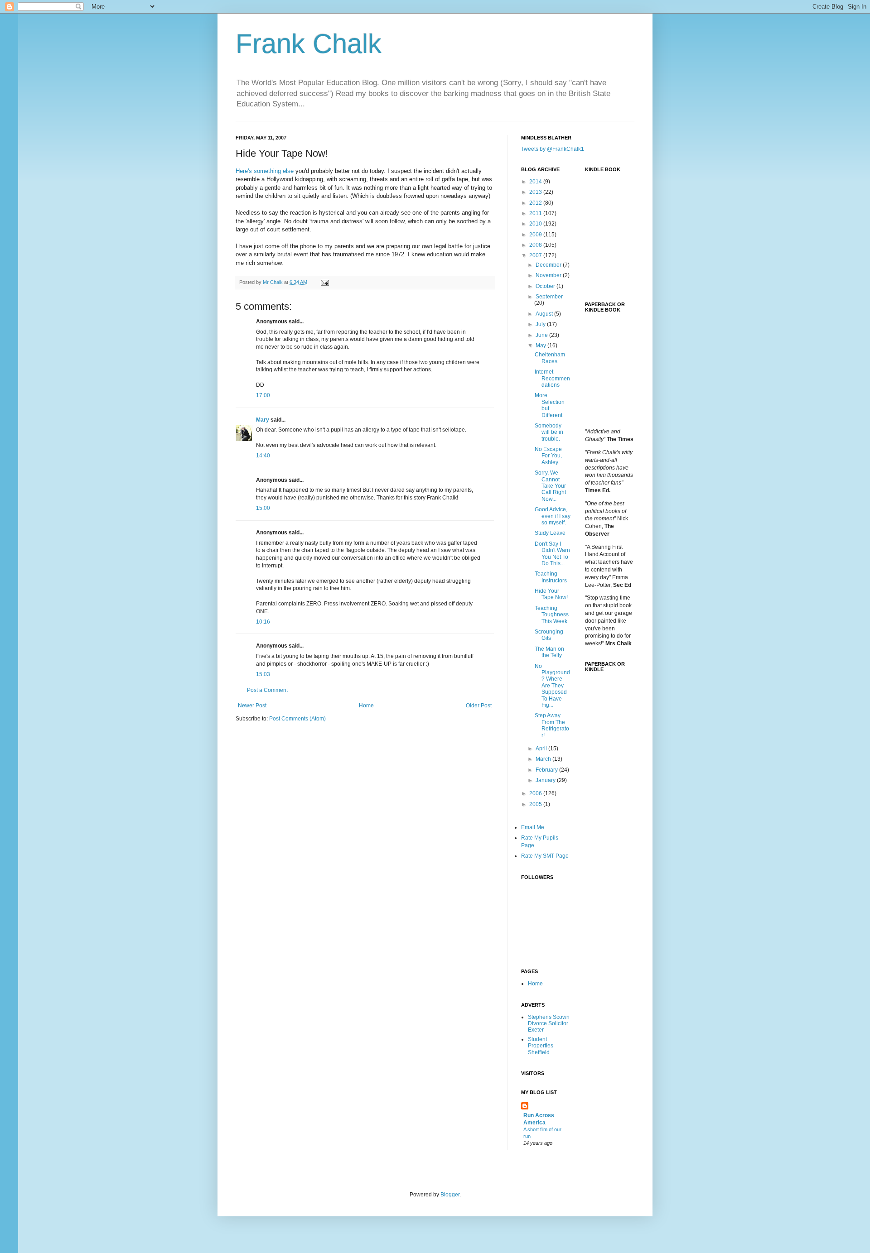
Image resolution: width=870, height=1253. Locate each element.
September (549, 296)
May (541, 345)
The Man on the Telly (549, 652)
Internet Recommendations (552, 378)
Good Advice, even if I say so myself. (552, 516)
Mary (262, 420)
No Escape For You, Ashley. (548, 456)
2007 (536, 255)
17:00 (263, 395)
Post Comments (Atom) (297, 718)
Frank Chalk (309, 44)
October (546, 286)
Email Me (532, 827)
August (545, 314)
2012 (536, 203)
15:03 (263, 674)
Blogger (449, 1194)
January (546, 780)
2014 (536, 181)
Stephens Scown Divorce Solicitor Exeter (549, 1023)
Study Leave (550, 533)
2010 (536, 224)
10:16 (263, 622)
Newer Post (252, 705)
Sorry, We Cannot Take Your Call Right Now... (550, 486)
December (549, 265)
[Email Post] (324, 282)
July (541, 324)
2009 (536, 234)
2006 (536, 793)
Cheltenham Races (550, 357)
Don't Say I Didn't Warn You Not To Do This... (552, 553)
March (544, 759)
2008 (536, 245)
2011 (536, 213)
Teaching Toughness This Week (552, 614)
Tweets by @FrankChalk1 (552, 149)
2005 (536, 804)
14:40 (263, 455)
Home (366, 705)
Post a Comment (267, 690)
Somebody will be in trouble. (549, 432)
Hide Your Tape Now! (551, 594)
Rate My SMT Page (545, 856)
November (549, 275)
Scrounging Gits (549, 635)
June (542, 335)
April (542, 748)
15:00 (263, 508)
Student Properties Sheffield (540, 1046)
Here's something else (265, 171)
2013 (536, 192)
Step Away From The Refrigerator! (552, 725)
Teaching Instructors (551, 577)
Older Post (479, 705)
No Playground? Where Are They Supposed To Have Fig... (552, 685)
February (547, 770)
